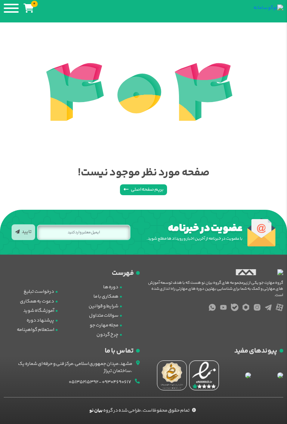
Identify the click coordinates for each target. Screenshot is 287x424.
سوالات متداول (103, 315)
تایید (26, 232)
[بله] (234, 307)
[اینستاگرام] (257, 307)
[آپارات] (279, 307)
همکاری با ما (105, 296)
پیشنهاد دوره (40, 320)
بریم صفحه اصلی (147, 189)
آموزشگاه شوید (38, 310)
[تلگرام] (268, 307)
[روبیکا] (246, 307)
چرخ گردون (107, 334)
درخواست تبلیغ (39, 291)
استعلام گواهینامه (35, 330)
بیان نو (96, 410)
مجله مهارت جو (104, 325)
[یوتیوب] (223, 307)
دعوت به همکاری (37, 301)
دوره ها (110, 287)
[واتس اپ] (212, 307)
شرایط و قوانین (103, 306)
